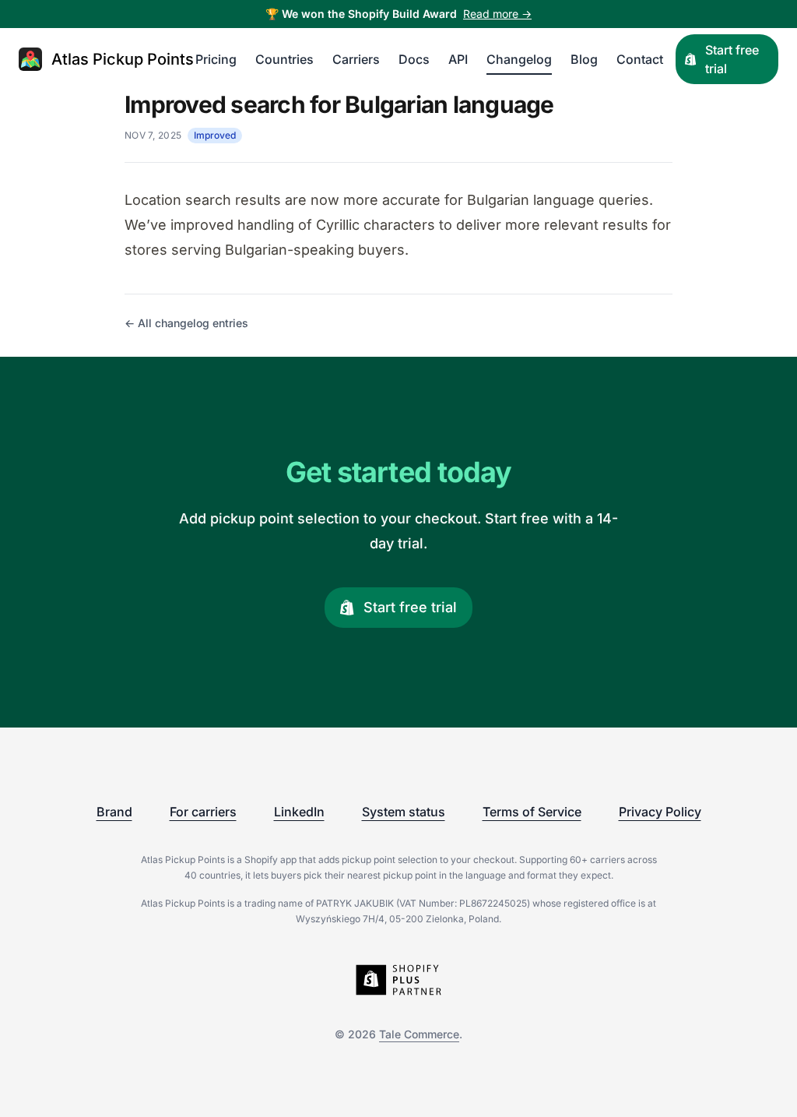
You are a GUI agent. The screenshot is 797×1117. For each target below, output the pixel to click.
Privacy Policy (660, 811)
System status (403, 811)
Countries (284, 59)
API (458, 59)
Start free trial (732, 59)
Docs (414, 59)
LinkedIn (299, 811)
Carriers (356, 59)
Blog (584, 59)
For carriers (203, 811)
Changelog (519, 59)
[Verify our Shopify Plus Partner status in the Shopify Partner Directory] (398, 980)
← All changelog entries (186, 322)
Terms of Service (532, 811)
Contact (639, 59)
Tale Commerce (419, 1034)
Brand (114, 811)
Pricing (216, 59)
